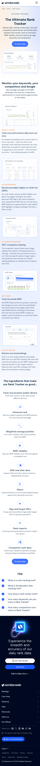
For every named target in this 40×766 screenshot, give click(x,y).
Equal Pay (11, 757)
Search (9, 9)
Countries (14, 753)
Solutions (5, 702)
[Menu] (36, 3)
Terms (4, 757)
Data (3, 707)
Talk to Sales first (19, 674)
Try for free (20, 44)
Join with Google (21, 661)
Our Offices (6, 722)
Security (30, 753)
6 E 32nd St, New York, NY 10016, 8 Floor (18, 733)
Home (3, 9)
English (4, 749)
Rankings (5, 691)
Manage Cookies (22, 757)
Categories (5, 753)
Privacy (22, 753)
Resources (6, 712)
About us (5, 717)
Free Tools (6, 696)
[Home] (10, 3)
